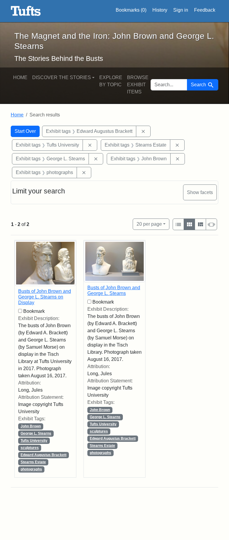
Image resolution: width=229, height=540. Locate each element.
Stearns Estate (33, 462)
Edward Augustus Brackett (43, 455)
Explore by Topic (110, 81)
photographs (31, 469)
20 (149, 224)
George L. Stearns (36, 433)
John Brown (31, 426)
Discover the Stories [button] (61, 77)
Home (20, 77)
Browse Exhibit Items (137, 84)
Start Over (25, 131)
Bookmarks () (131, 10)
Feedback (204, 10)
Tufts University (34, 441)
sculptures (30, 448)
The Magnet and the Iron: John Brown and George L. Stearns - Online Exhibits (26, 11)
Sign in (180, 10)
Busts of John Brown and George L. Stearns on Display (44, 297)
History (159, 10)
